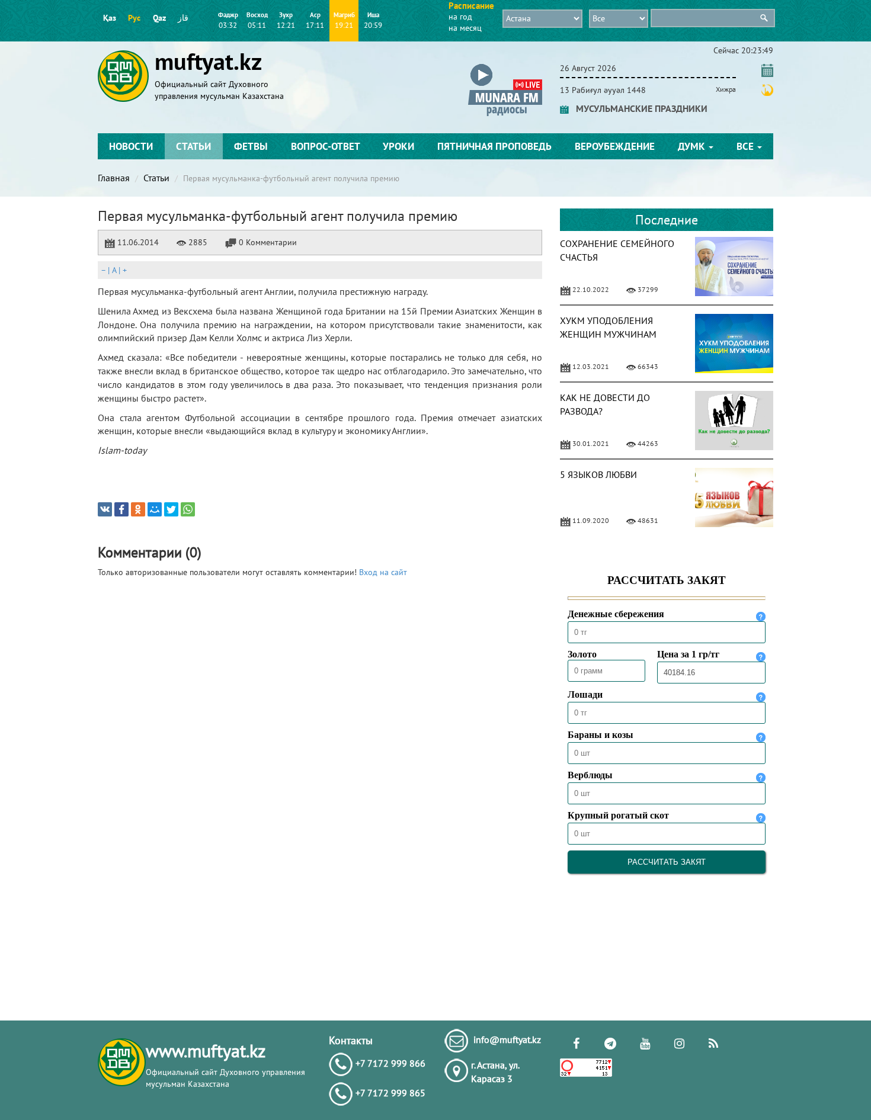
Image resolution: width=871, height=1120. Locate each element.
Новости (131, 146)
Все (746, 146)
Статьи (193, 146)
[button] (505, 66)
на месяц (465, 28)
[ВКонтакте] (105, 509)
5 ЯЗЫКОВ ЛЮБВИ (598, 474)
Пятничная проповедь (494, 146)
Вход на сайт (383, 572)
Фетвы (251, 146)
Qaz (159, 17)
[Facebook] (121, 509)
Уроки (398, 146)
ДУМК (692, 146)
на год (460, 16)
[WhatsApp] (188, 509)
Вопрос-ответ (325, 146)
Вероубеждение (615, 146)
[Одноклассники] (138, 509)
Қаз (109, 17)
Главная (114, 178)
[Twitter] (171, 509)
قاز (183, 17)
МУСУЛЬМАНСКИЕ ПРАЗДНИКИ (638, 108)
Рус (134, 17)
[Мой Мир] (155, 509)
